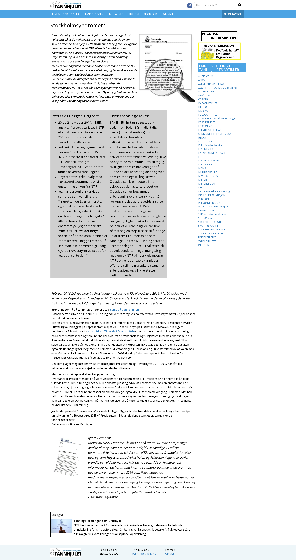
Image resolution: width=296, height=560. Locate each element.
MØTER (202, 179)
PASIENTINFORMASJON (211, 195)
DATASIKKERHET (207, 103)
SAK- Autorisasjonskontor (212, 214)
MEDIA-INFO (116, 14)
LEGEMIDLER (205, 149)
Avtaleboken (169, 14)
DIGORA (202, 107)
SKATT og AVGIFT (208, 225)
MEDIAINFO (205, 164)
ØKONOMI (204, 245)
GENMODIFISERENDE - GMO (214, 133)
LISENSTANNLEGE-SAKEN (212, 153)
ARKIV (201, 80)
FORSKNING (205, 126)
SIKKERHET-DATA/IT (209, 222)
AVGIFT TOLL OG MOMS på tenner (217, 87)
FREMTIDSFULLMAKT (210, 129)
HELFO (202, 137)
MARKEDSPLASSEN (209, 160)
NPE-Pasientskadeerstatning (214, 191)
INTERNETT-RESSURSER (143, 14)
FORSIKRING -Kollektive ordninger (217, 118)
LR (199, 156)
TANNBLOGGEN (94, 14)
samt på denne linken (124, 309)
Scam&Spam (205, 218)
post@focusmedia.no (144, 553)
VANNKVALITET (207, 241)
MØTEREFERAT (206, 183)
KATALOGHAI (205, 141)
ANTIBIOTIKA (205, 76)
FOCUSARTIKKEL (207, 114)
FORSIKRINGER (206, 122)
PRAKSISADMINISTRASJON (213, 206)
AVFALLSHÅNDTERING (211, 84)
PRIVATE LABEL (207, 210)
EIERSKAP (203, 110)
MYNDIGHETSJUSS (208, 176)
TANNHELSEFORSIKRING (212, 229)
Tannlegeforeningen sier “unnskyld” (98, 521)
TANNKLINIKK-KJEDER (211, 233)
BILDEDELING (206, 91)
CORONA (203, 99)
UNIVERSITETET (207, 237)
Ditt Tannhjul (234, 13)
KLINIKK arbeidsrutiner (210, 145)
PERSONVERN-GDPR (209, 202)
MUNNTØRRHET (207, 172)
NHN (201, 187)
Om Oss (169, 553)
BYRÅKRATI (204, 95)
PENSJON (203, 198)
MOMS (202, 168)
